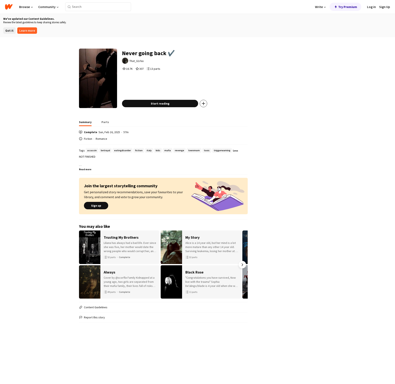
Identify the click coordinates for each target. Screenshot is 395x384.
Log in (371, 7)
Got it (9, 31)
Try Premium (347, 7)
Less (235, 150)
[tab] (85, 123)
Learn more (27, 31)
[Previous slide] (84, 264)
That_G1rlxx (136, 61)
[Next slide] (242, 264)
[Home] (9, 7)
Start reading (160, 103)
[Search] (69, 7)
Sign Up (384, 7)
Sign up (96, 205)
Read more (85, 169)
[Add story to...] (203, 103)
